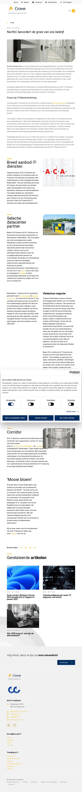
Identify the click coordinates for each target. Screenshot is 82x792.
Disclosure (63, 782)
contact (14, 534)
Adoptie (10, 761)
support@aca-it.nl (16, 720)
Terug (12, 22)
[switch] (31, 404)
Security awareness (14, 764)
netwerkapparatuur (26, 446)
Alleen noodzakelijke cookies (15, 418)
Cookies (25, 782)
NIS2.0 (9, 769)
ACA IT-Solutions (58, 103)
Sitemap (11, 784)
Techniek (10, 740)
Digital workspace (13, 759)
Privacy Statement (13, 782)
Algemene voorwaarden (49, 782)
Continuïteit (11, 756)
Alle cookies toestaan (67, 418)
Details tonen (71, 411)
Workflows (11, 766)
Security (10, 745)
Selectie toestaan (41, 418)
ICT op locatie (24, 296)
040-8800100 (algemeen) (19, 711)
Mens (9, 743)
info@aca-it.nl (15, 714)
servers (15, 446)
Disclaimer (34, 782)
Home (16, 2)
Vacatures (38, 2)
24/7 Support (67, 2)
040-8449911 (15, 717)
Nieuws (26, 2)
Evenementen (52, 2)
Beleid (9, 738)
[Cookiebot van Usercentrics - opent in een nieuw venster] (71, 372)
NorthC (22, 273)
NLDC (23, 271)
